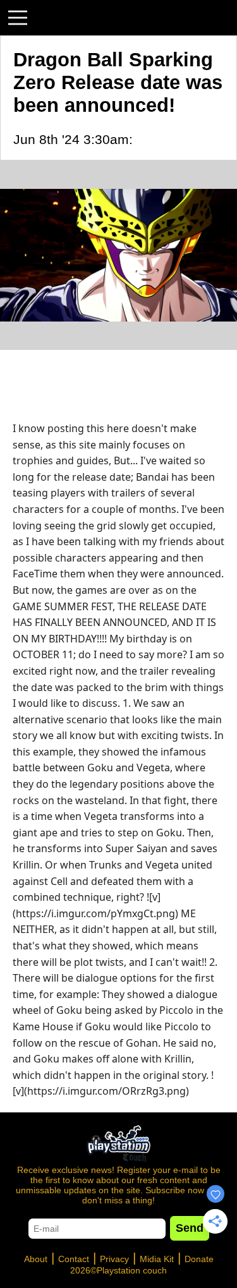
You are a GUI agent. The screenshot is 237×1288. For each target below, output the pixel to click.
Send (190, 1228)
